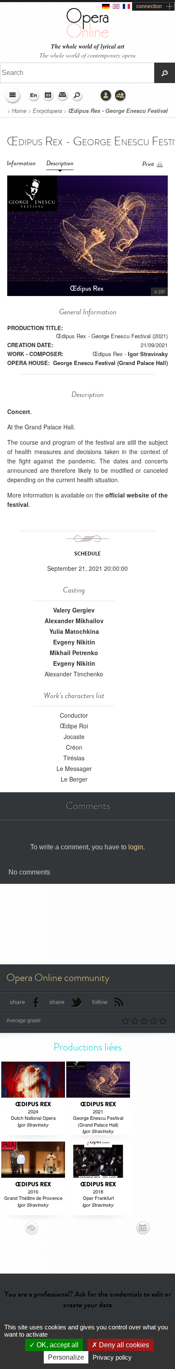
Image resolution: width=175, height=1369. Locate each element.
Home (19, 111)
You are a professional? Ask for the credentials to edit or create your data (87, 1299)
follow (99, 1001)
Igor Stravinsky (148, 354)
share (17, 1001)
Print (148, 164)
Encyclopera (47, 111)
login (135, 847)
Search (77, 96)
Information (21, 163)
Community (121, 96)
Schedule (48, 96)
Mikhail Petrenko (74, 652)
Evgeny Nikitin (74, 642)
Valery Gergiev (74, 610)
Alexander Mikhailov (74, 620)
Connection (106, 96)
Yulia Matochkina (74, 631)
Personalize (66, 1357)
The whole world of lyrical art (87, 47)
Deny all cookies (123, 1345)
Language (34, 96)
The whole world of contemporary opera (87, 55)
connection (149, 6)
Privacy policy (112, 1357)
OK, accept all (57, 1345)
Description (59, 163)
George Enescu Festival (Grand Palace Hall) (110, 363)
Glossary (63, 96)
